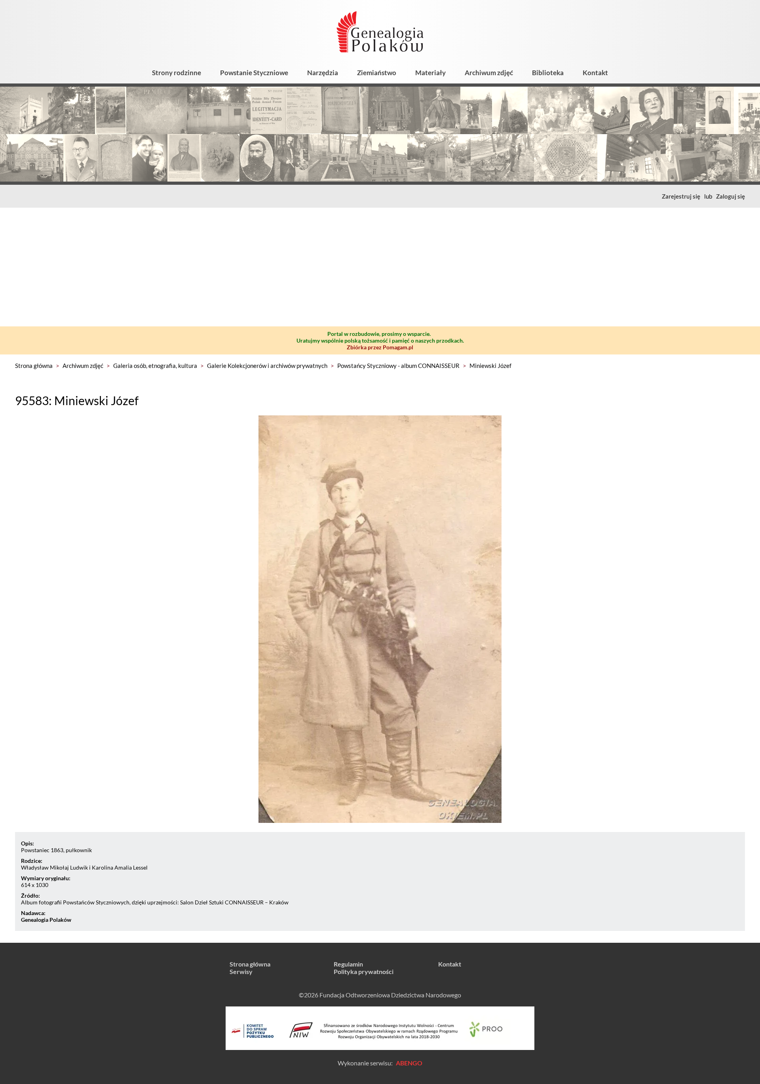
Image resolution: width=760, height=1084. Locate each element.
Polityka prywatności (363, 971)
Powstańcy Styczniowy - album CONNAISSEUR (398, 365)
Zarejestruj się (681, 196)
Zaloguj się (730, 196)
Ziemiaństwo (376, 72)
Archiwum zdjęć (489, 72)
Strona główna (34, 365)
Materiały (430, 72)
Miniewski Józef (490, 365)
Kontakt (595, 72)
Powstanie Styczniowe (254, 72)
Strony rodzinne (176, 72)
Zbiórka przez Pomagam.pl (380, 347)
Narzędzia (322, 72)
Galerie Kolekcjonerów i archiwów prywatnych (267, 365)
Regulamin (348, 964)
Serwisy (241, 971)
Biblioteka (548, 72)
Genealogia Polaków (46, 919)
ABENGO (409, 1063)
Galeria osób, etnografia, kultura (155, 365)
